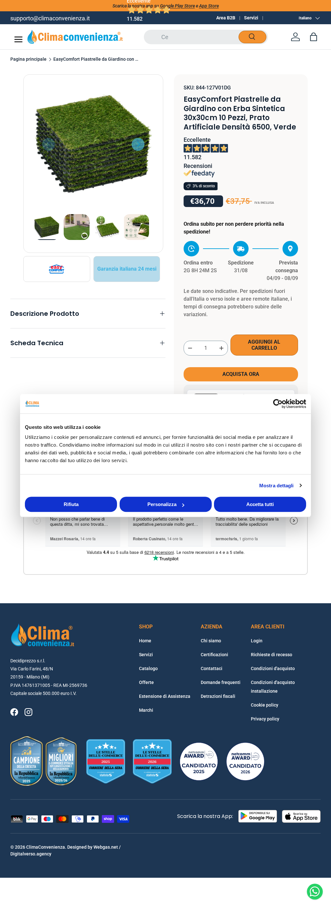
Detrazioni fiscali (218, 696)
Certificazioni (214, 654)
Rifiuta (71, 504)
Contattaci (211, 668)
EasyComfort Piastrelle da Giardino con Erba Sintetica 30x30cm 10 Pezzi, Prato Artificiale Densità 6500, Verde (97, 59)
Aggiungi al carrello (264, 345)
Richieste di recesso (271, 654)
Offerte (146, 682)
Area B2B (225, 17)
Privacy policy (265, 718)
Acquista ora (240, 374)
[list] (93, 144)
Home (145, 640)
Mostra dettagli (276, 485)
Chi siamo (211, 640)
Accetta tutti (260, 504)
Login (256, 640)
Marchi (146, 710)
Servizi (251, 17)
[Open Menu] (18, 39)
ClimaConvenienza (45, 847)
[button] (313, 37)
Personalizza (161, 504)
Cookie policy (264, 705)
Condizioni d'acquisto (273, 668)
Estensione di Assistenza (164, 696)
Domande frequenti (220, 682)
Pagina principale (28, 59)
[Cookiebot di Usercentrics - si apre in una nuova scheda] (278, 404)
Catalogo (148, 668)
